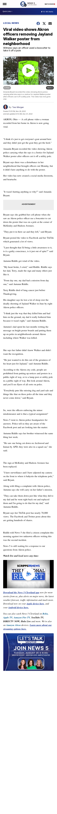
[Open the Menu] (4, 4)
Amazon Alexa (13, 625)
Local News (11, 23)
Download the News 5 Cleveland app (21, 592)
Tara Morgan (18, 107)
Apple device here (35, 603)
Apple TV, (8, 617)
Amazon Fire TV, (22, 617)
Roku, (46, 613)
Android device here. (18, 607)
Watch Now (49, 4)
